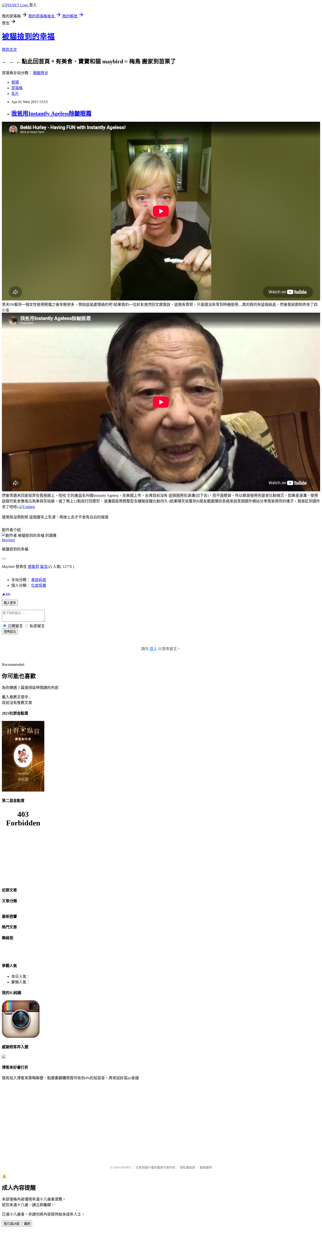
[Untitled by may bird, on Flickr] (27, 507)
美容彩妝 (38, 580)
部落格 (17, 88)
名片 (15, 94)
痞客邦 (33, 567)
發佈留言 (10, 631)
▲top (6, 594)
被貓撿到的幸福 (28, 36)
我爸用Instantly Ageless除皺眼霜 (51, 113)
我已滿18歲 (11, 1223)
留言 (44, 567)
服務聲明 (206, 1167)
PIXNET (125, 1167)
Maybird (8, 540)
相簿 (15, 82)
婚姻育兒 (40, 73)
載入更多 (10, 603)
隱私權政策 (187, 1167)
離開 (27, 1223)
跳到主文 (9, 50)
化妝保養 (38, 585)
